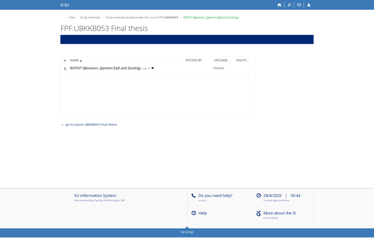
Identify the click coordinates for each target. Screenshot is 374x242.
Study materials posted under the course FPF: (141, 17)
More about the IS (279, 213)
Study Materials (90, 17)
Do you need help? (215, 195)
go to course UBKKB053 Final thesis (91, 124)
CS (299, 4)
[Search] (289, 5)
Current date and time (276, 200)
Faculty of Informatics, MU (109, 200)
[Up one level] (65, 68)
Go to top (187, 232)
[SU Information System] (62, 17)
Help (202, 213)
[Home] (279, 5)
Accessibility (270, 218)
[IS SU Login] (309, 5)
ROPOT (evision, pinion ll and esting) (211, 17)
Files (72, 17)
